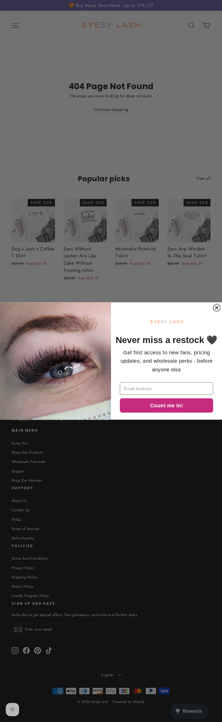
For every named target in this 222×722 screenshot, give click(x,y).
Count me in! (166, 405)
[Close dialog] (216, 307)
